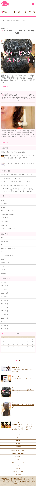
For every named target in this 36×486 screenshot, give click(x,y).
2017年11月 (4, 293)
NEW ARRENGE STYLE (8, 248)
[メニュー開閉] (33, 4)
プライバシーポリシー (8, 228)
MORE (4, 86)
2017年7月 (4, 300)
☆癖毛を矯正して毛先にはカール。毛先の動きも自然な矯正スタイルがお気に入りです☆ (18, 97)
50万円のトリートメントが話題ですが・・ (14, 185)
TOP (3, 20)
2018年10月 (5, 289)
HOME (3, 200)
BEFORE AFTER (7, 211)
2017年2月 (4, 314)
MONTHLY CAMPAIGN (18, 450)
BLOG (3, 237)
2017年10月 (5, 296)
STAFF (18, 441)
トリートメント (6, 266)
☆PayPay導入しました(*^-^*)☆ (10, 178)
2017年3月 (4, 311)
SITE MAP (4, 221)
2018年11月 (4, 286)
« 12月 (2, 333)
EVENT (3, 245)
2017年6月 (4, 304)
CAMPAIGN (4, 241)
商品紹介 (4, 273)
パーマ (3, 270)
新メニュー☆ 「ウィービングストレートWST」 (16, 182)
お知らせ (4, 259)
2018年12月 (5, 282)
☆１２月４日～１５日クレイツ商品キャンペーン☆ (19, 164)
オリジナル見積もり (7, 255)
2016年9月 (4, 325)
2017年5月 (4, 307)
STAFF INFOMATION (7, 214)
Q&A (2, 252)
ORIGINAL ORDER (18, 453)
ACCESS (4, 203)
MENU (3, 207)
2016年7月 (4, 329)
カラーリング (5, 262)
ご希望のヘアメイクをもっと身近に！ (15, 152)
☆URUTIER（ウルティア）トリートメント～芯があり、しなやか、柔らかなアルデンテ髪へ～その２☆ (17, 158)
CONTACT (4, 225)
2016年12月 (5, 322)
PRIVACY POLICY (18, 471)
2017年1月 (4, 318)
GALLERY (4, 218)
